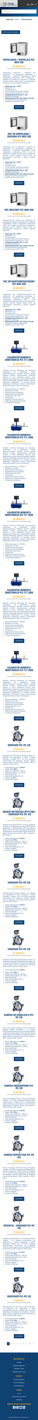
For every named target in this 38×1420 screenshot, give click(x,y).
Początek (16, 19)
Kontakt (19, 1362)
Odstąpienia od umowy (19, 1372)
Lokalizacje (19, 1400)
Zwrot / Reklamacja (19, 1383)
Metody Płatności (19, 1386)
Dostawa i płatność (19, 1379)
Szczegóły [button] (19, 107)
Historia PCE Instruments (19, 1397)
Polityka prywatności (19, 1365)
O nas (19, 1393)
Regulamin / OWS (19, 1369)
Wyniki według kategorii (10, 32)
